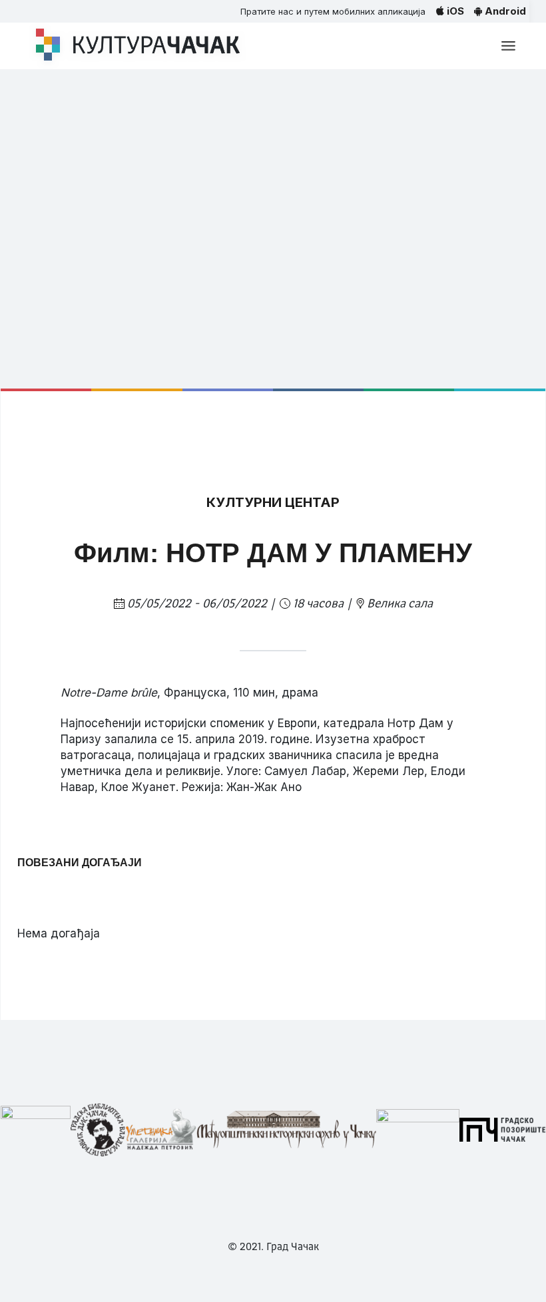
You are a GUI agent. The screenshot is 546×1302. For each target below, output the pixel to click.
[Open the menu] (508, 46)
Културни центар (273, 502)
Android (504, 11)
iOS (454, 11)
